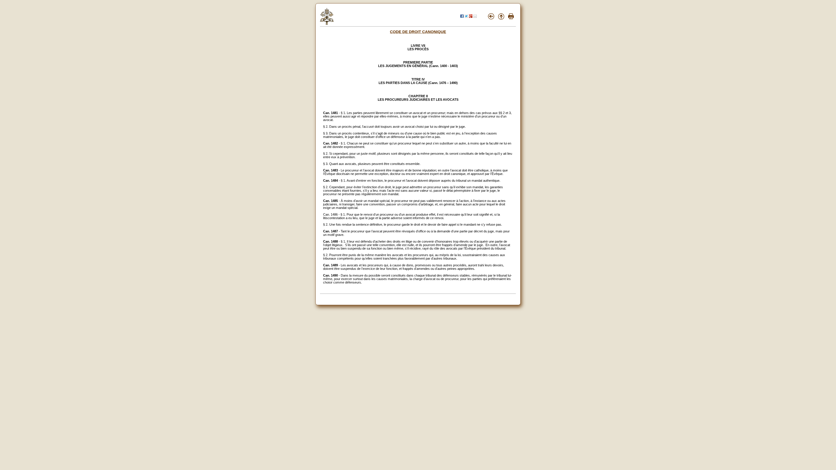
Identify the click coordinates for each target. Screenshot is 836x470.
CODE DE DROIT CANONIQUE (418, 32)
